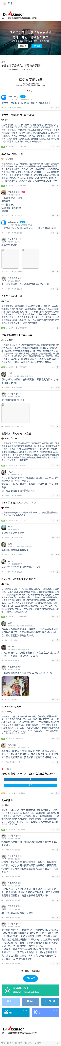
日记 (19, 1043)
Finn (7, 301)
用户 (38, 1043)
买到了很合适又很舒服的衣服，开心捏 (20, 567)
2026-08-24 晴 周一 (11, 706)
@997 (7, 119)
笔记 (11, 1043)
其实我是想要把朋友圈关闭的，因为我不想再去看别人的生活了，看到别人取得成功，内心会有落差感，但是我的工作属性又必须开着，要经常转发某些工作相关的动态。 (29, 754)
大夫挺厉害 (7, 800)
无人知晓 (9, 159)
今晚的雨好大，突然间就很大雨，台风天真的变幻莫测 (28, 228)
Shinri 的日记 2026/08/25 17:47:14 (18, 502)
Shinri (7, 507)
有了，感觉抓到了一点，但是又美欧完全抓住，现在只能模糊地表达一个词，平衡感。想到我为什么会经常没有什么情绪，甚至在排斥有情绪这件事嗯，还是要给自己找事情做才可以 (29, 484)
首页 (3, 1043)
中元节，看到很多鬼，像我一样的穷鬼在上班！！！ (27, 103)
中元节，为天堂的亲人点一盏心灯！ (19, 115)
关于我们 (37, 46)
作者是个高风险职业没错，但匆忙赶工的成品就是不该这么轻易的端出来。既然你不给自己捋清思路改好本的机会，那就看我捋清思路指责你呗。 (29, 632)
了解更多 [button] (30, 978)
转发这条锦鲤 (11, 438)
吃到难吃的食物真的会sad (14, 550)
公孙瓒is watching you (12, 400)
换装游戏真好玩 (9, 245)
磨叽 (7, 805)
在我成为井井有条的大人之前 (16, 433)
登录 (10, 3)
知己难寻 (23, 46)
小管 (7, 769)
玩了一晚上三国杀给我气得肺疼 (17, 913)
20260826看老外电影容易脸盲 (16, 335)
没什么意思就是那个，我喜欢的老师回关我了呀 (25, 284)
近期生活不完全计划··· (12, 296)
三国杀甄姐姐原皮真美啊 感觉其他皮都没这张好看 (26, 673)
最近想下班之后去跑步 (12, 533)
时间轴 (29, 1043)
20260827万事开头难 (12, 154)
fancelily (8, 711)
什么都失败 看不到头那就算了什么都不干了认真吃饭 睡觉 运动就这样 (11, 204)
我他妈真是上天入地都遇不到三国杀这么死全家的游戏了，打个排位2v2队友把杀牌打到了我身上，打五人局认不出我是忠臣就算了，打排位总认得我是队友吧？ (30, 892)
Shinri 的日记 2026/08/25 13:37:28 (18, 579)
